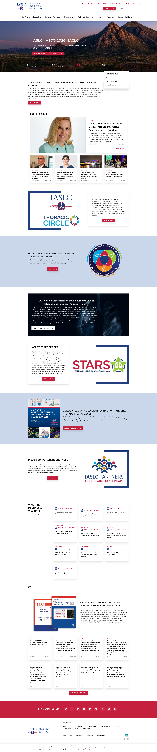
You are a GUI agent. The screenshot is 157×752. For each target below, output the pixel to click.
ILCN (76, 728)
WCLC (64, 726)
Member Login (123, 3)
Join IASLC (112, 3)
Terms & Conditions (101, 735)
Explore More (34, 102)
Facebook (72, 709)
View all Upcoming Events (35, 514)
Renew (108, 78)
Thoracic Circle (86, 3)
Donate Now (108, 8)
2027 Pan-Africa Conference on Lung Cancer (64, 553)
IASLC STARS (86, 728)
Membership (68, 17)
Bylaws (71, 735)
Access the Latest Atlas (72, 428)
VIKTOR (117, 726)
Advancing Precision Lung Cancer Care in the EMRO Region (90, 554)
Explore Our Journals (78, 692)
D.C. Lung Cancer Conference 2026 (116, 513)
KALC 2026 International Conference (63, 513)
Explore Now (108, 220)
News (100, 17)
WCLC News (135, 3)
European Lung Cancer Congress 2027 (62, 573)
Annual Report (79, 735)
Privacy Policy (90, 735)
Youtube (84, 709)
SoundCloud (102, 709)
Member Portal (67, 728)
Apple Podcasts (115, 709)
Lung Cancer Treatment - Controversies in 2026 (63, 532)
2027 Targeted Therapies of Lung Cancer (116, 553)
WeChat (96, 709)
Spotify (109, 709)
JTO (72, 726)
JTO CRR (80, 726)
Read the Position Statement (43, 328)
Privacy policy (87, 750)
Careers (64, 735)
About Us (110, 17)
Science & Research (52, 17)
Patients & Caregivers (86, 17)
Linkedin (78, 709)
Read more (118, 148)
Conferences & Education (31, 17)
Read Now (32, 53)
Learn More (53, 269)
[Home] (29, 6)
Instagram (90, 709)
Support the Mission (125, 17)
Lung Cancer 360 (100, 3)
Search (138, 8)
